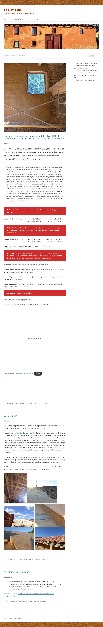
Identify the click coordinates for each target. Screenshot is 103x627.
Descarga (38, 373)
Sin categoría (23, 403)
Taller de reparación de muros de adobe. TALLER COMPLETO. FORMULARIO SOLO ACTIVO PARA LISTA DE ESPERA (34, 137)
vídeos (6, 19)
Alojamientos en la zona (16, 571)
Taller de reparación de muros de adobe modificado (18, 373)
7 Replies (7, 143)
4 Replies (7, 421)
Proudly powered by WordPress (13, 618)
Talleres (36, 19)
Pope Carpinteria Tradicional (26, 433)
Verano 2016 (10, 415)
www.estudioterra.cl (44, 258)
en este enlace (27, 293)
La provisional (13, 9)
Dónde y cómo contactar (21, 19)
